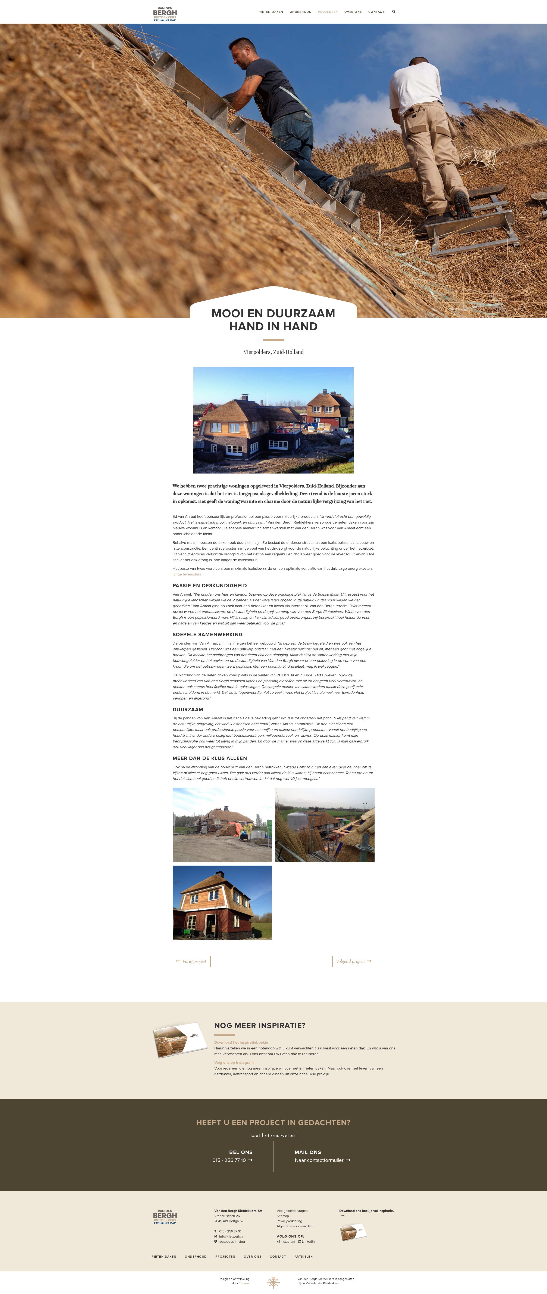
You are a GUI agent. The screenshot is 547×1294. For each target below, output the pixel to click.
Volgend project (350, 961)
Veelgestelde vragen (292, 1211)
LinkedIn (308, 1241)
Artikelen (304, 1257)
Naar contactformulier (319, 1160)
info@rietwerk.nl (231, 1236)
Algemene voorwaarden (295, 1226)
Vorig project (194, 961)
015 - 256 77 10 (229, 1160)
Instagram (287, 1241)
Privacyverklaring (289, 1221)
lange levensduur (187, 574)
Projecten (328, 12)
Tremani (244, 1283)
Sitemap (283, 1216)
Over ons (353, 12)
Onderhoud (301, 12)
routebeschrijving (231, 1241)
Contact (376, 12)
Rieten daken (271, 12)
